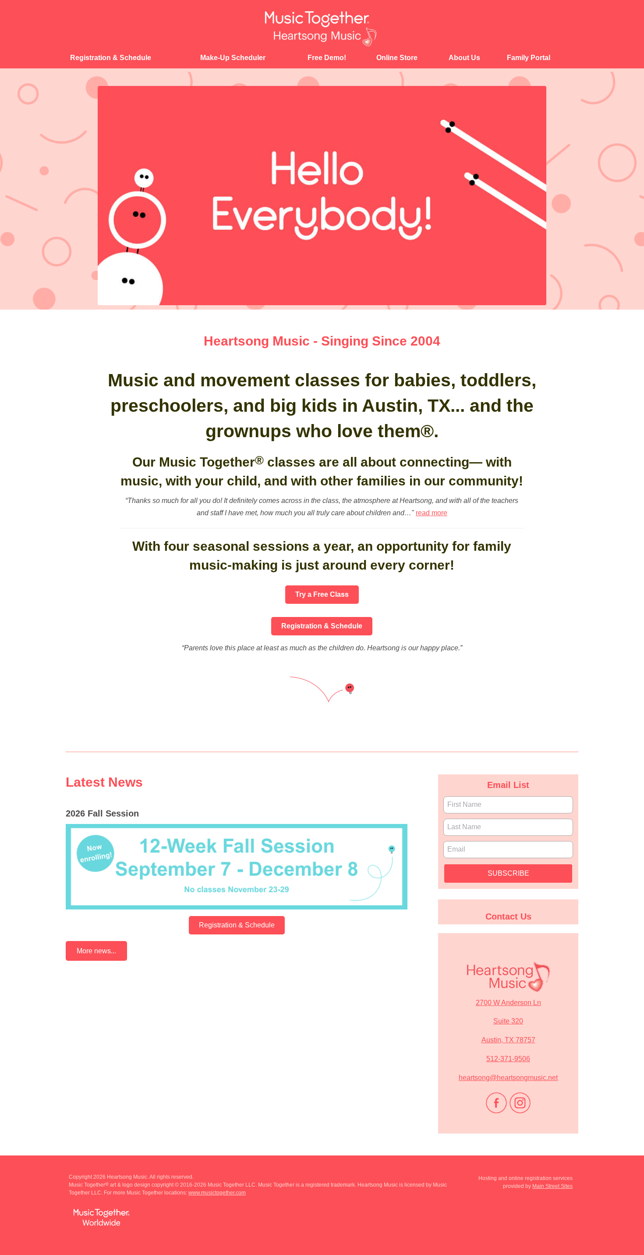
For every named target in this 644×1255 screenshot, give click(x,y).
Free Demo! (327, 57)
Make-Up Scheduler (232, 57)
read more (431, 513)
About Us (464, 57)
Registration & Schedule (110, 57)
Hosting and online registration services (525, 1178)
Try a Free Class (322, 594)
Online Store (397, 57)
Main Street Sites (552, 1186)
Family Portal (528, 57)
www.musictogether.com (217, 1193)
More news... (96, 951)
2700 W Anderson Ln (508, 1002)
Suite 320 (508, 1021)
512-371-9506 (508, 1058)
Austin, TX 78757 (508, 1040)
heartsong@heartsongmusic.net (508, 1077)
